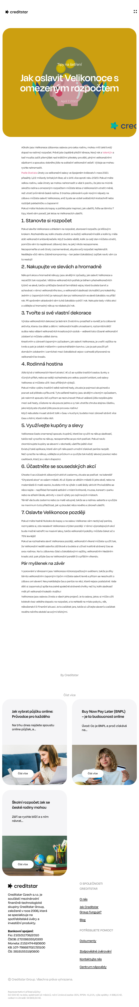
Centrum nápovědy (93, 967)
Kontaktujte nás (91, 959)
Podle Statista (29, 173)
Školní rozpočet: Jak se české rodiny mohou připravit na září (31, 807)
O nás (83, 899)
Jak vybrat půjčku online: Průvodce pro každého (32, 714)
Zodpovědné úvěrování (96, 951)
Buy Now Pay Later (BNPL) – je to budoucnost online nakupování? (103, 716)
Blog (83, 920)
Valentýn (107, 152)
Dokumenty (88, 941)
